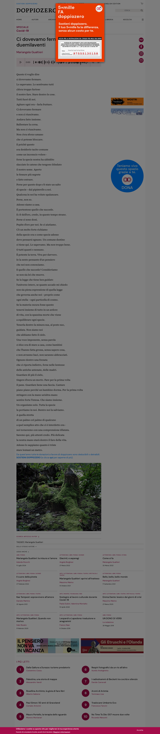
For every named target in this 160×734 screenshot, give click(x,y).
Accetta (140, 730)
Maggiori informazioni (61, 732)
